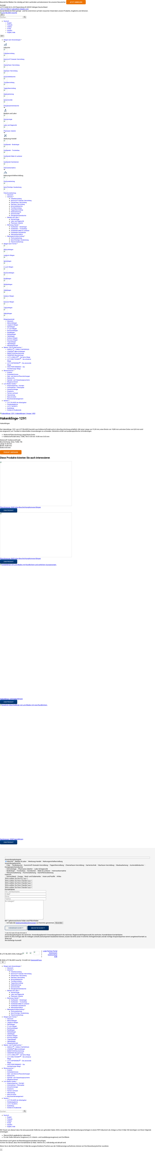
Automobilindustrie (9, 77)
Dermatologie (8, 119)
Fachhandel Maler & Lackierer (13, 156)
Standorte (10, 391)
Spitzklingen (7, 261)
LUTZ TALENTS (12, 406)
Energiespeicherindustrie (11, 106)
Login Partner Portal (50, 951)
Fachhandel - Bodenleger (11, 144)
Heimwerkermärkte (10, 168)
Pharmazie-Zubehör (10, 131)
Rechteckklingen (9, 273)
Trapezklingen (8, 308)
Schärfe (9, 372)
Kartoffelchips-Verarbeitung (12, 187)
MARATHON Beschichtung (15, 353)
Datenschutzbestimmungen (26, 923)
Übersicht (10, 195)
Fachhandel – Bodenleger (19, 227)
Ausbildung (10, 408)
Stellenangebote (12, 404)
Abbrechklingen (8, 249)
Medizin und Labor (13, 217)
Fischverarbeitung (9, 181)
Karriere (6, 401)
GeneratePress (36, 960)
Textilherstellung (9, 82)
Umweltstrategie (12, 389)
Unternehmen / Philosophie (15, 387)
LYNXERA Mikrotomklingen (16, 351)
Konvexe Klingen (9, 302)
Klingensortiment (12, 382)
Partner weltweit (12, 393)
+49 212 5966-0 (5, 9)
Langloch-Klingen (9, 255)
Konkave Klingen (9, 296)
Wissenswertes (8, 370)
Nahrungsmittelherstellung (15, 236)
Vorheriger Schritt (15, 928)
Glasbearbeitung (9, 94)
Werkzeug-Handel (12, 225)
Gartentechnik (8, 100)
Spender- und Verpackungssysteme (18, 380)
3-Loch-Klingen (8, 267)
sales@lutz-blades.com (20, 9)
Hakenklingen (8, 313)
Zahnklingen (7, 290)
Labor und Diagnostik (10, 125)
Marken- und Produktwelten (12, 347)
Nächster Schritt (38, 928)
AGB (55, 957)
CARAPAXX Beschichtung (15, 355)
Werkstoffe (11, 378)
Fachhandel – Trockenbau (19, 229)
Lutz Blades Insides (10, 384)
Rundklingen (7, 278)
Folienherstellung (9, 53)
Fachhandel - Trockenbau (11, 150)
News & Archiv (11, 397)
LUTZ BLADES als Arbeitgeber (16, 402)
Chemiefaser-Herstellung (11, 65)
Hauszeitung (11, 395)
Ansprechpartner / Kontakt (15, 385)
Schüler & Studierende (14, 410)
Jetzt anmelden (76, 2)
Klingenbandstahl (9, 319)
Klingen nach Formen (10, 244)
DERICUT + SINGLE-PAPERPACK (18, 349)
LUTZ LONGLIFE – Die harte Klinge (18, 357)
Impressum (53, 953)
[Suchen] (24, 17)
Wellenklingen (8, 284)
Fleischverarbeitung (10, 193)
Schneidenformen (12, 374)
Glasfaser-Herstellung (10, 71)
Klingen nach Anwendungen (12, 40)
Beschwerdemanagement (15, 399)
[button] (6, 21)
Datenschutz (52, 955)
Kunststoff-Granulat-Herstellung (14, 59)
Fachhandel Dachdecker (11, 162)
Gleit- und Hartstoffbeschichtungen (18, 376)
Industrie (10, 197)
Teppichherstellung (10, 88)
